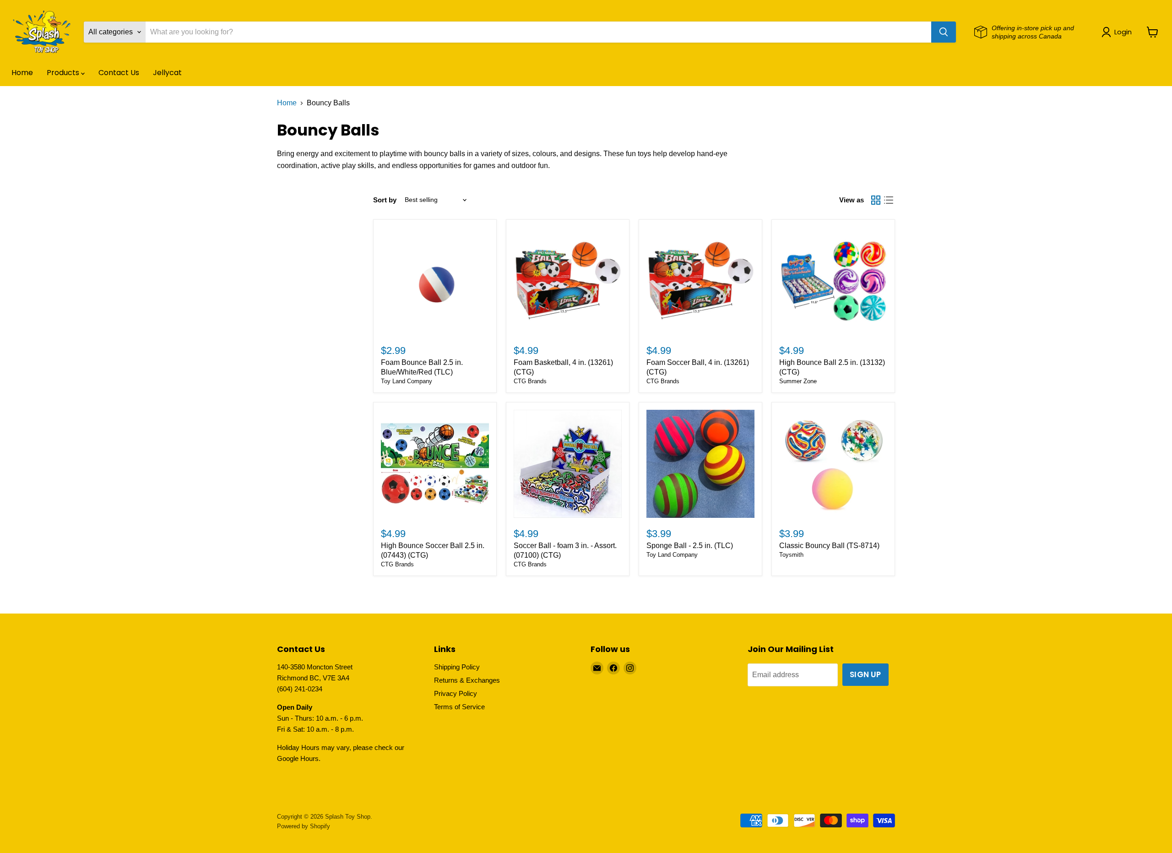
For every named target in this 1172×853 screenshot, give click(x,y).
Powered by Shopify (303, 826)
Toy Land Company (406, 381)
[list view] (888, 200)
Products (64, 72)
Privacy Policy (455, 693)
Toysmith (791, 554)
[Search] (943, 32)
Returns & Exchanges (467, 680)
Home (22, 72)
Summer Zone (798, 381)
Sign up (865, 674)
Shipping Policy (457, 667)
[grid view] (875, 200)
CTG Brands (530, 381)
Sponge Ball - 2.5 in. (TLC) (689, 545)
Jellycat (167, 72)
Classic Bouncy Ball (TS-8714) (829, 545)
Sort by (384, 200)
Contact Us (118, 72)
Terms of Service (459, 707)
